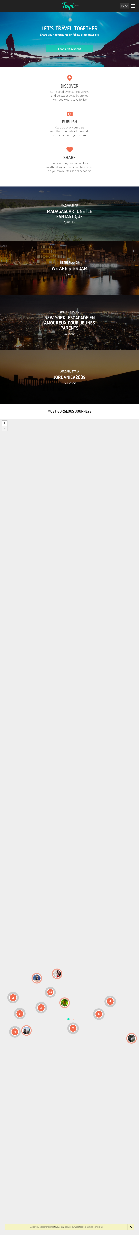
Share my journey (69, 48)
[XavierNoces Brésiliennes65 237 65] (26, 1030)
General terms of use (95, 1226)
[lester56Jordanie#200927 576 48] (64, 1002)
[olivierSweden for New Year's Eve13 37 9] (57, 974)
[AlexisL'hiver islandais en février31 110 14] (37, 978)
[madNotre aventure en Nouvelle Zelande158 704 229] (131, 1038)
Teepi (69, 6)
